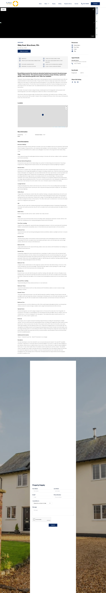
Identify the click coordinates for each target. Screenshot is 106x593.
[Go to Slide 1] (97, 10)
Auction (76, 3)
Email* (34, 494)
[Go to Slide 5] (96, 37)
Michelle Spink (75, 60)
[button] (47, 22)
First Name (35, 488)
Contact (95, 3)
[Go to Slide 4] (96, 30)
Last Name (56, 488)
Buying (53, 3)
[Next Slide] (94, 22)
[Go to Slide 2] (96, 17)
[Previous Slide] (1, 22)
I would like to (35, 501)
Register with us (68, 3)
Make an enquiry (24, 51)
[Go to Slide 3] (96, 24)
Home (40, 3)
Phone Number (57, 494)
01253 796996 (77, 63)
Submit (53, 525)
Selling (59, 3)
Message (34, 507)
